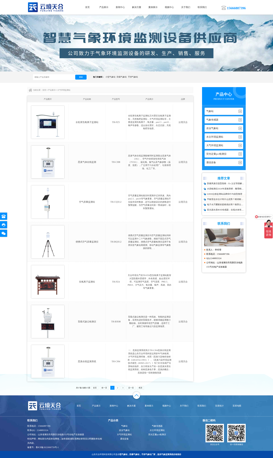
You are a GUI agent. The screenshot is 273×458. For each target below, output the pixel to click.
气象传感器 (157, 426)
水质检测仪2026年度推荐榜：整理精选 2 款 (225, 189)
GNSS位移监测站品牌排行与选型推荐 (224, 194)
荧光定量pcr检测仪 (157, 434)
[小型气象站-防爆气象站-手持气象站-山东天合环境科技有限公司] (45, 7)
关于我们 (185, 7)
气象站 (124, 426)
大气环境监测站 (63, 90)
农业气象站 (124, 430)
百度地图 (237, 406)
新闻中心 (120, 7)
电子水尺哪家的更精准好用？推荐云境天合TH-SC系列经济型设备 (225, 204)
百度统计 (219, 406)
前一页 (104, 388)
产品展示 (103, 7)
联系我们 (202, 7)
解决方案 (136, 7)
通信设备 (124, 439)
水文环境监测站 (157, 430)
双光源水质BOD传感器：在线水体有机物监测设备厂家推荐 (225, 210)
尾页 (140, 388)
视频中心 (169, 7)
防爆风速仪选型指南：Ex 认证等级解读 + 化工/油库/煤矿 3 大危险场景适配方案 (225, 183)
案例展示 (153, 7)
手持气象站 (133, 77)
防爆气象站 (122, 77)
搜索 (81, 77)
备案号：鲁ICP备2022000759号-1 (43, 447)
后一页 (131, 388)
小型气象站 (110, 77)
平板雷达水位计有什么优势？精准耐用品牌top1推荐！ (225, 199)
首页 (87, 7)
